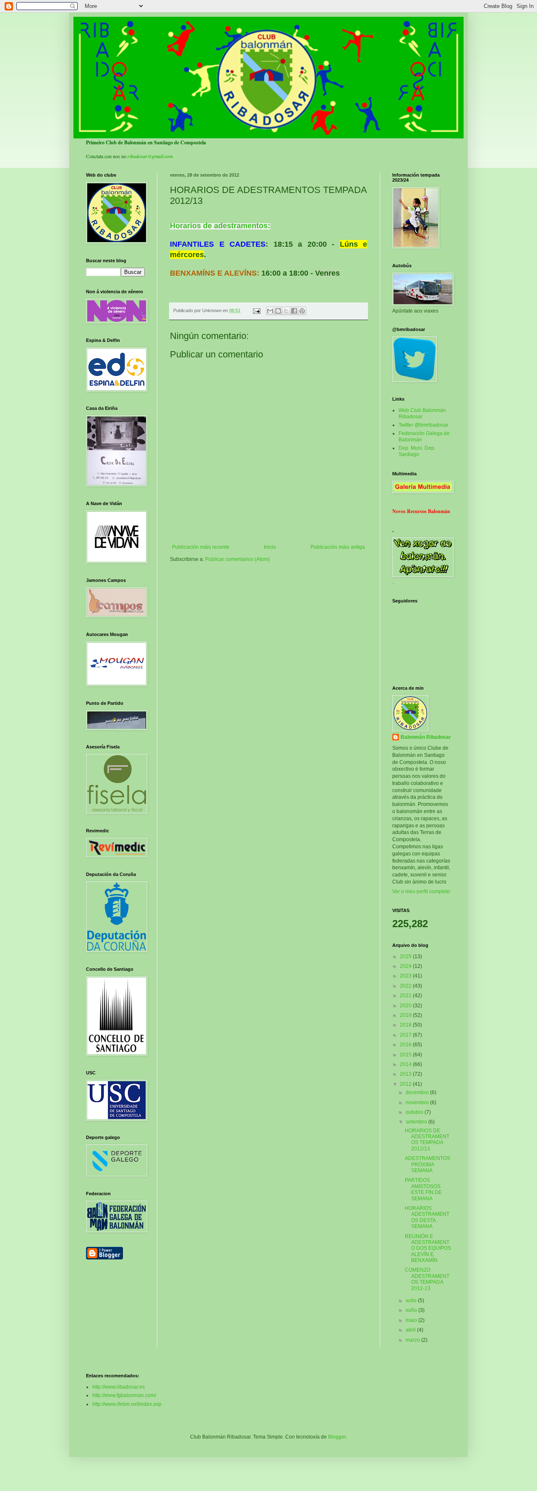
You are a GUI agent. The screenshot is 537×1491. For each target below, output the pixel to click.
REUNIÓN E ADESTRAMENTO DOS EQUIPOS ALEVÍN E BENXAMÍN (428, 1248)
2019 (406, 1015)
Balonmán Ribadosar (426, 737)
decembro (418, 1092)
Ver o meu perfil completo (421, 891)
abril (411, 1330)
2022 (406, 986)
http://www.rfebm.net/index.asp (127, 1404)
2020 (406, 1006)
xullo (412, 1300)
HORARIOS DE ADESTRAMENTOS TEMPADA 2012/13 (427, 1140)
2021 (406, 995)
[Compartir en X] (286, 311)
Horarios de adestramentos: (220, 226)
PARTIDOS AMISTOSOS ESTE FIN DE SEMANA (423, 1189)
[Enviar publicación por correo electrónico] (256, 310)
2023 (406, 976)
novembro (418, 1102)
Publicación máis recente (200, 547)
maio (412, 1320)
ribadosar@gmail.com (150, 156)
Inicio (270, 547)
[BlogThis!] (278, 311)
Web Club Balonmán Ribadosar (422, 413)
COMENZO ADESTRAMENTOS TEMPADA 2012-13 (427, 1279)
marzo (413, 1340)
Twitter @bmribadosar (423, 425)
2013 (406, 1074)
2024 (406, 966)
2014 (406, 1064)
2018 (406, 1025)
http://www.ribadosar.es (118, 1387)
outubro (415, 1112)
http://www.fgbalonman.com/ (124, 1395)
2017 (406, 1035)
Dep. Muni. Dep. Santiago (417, 451)
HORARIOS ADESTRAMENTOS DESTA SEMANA (427, 1217)
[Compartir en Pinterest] (302, 311)
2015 (406, 1055)
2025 (406, 956)
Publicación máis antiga (337, 547)
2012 (406, 1084)
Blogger (337, 1437)
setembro (417, 1122)
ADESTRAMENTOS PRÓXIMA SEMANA (427, 1164)
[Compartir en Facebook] (294, 311)
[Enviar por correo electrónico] (270, 311)
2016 (406, 1045)
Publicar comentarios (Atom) (237, 559)
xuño (412, 1310)
